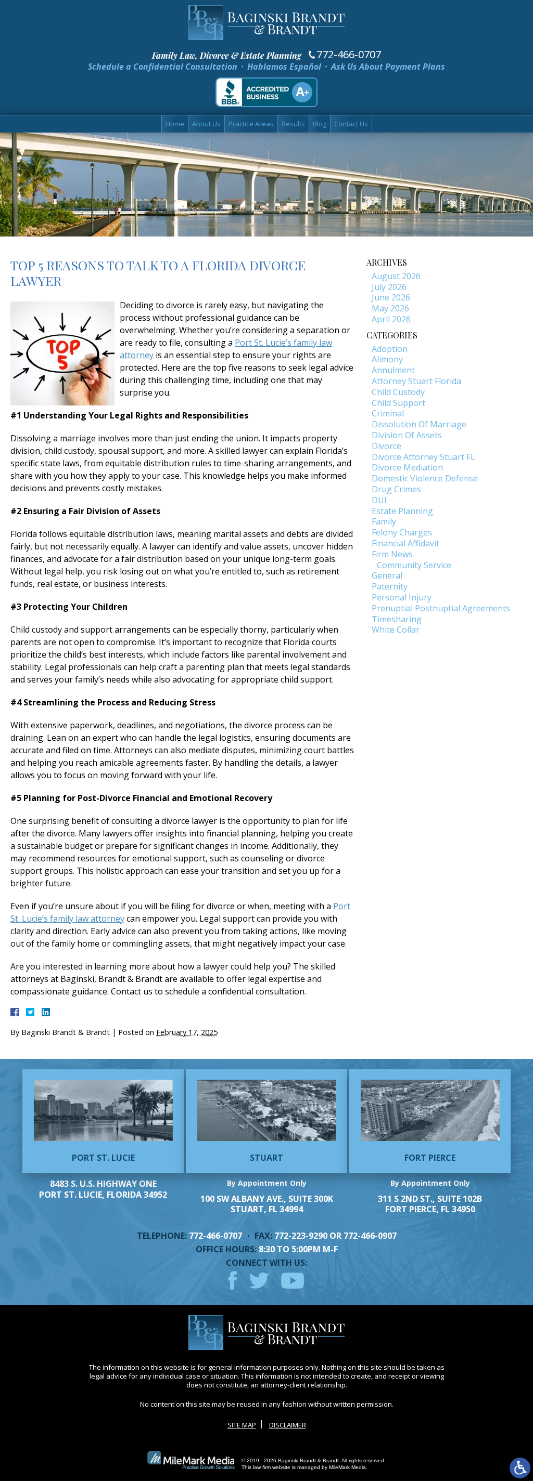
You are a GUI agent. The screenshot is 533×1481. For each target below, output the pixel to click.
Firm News (392, 554)
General (387, 575)
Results (293, 123)
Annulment (393, 370)
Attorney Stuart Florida (416, 381)
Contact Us (351, 123)
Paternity (390, 586)
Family (384, 521)
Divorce (386, 446)
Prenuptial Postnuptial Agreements (441, 608)
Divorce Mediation (407, 467)
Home (175, 123)
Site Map (241, 1425)
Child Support (398, 403)
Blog (319, 123)
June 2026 (391, 297)
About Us (206, 123)
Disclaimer (287, 1425)
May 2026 (390, 308)
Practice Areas (251, 123)
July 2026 (389, 287)
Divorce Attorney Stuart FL (423, 457)
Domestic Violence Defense (425, 478)
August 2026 (396, 276)
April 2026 (391, 319)
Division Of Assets (407, 435)
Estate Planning (402, 511)
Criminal (388, 413)
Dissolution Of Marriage (419, 424)
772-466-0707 (348, 54)
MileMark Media (347, 1467)
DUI (379, 500)
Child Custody (398, 392)
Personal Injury (402, 597)
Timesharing (397, 619)
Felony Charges (402, 532)
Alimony (387, 359)
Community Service (414, 565)
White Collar (396, 629)
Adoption (390, 349)
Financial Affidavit (405, 543)
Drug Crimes (396, 489)
